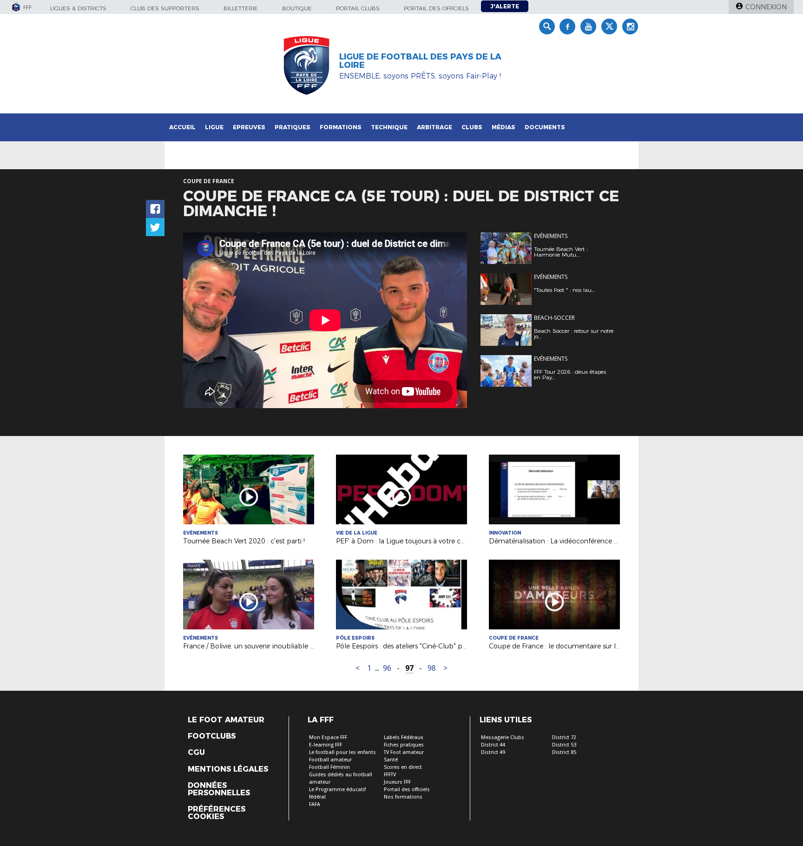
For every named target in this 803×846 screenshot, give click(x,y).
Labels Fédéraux (403, 737)
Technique (389, 127)
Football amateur (330, 760)
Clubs (471, 127)
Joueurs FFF (397, 782)
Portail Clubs (358, 8)
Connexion (766, 7)
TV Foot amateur (404, 752)
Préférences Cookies (216, 813)
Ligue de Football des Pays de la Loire (420, 61)
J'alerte (504, 6)
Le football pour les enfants (342, 752)
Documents (545, 127)
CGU (196, 752)
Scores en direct (403, 767)
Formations (341, 127)
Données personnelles (219, 789)
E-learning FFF (325, 745)
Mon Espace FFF (328, 737)
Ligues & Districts (78, 8)
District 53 (564, 745)
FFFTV (390, 775)
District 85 (564, 752)
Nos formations (403, 797)
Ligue (214, 127)
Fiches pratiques (404, 745)
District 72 (564, 737)
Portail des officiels (436, 8)
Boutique (297, 8)
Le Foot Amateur (226, 720)
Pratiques (292, 127)
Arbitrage (434, 127)
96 (387, 668)
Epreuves (249, 127)
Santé (391, 760)
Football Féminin (329, 767)
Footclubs (212, 736)
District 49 (493, 752)
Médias (503, 127)
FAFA (314, 804)
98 (432, 668)
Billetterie (241, 8)
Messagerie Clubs (502, 737)
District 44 (493, 745)
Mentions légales (228, 769)
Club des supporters (165, 8)
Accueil (182, 127)
